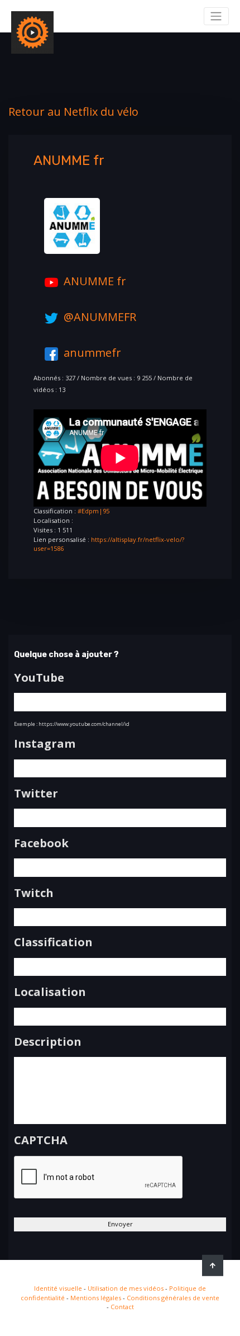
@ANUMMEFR (100, 316)
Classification (53, 942)
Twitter (36, 793)
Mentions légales (95, 1297)
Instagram (44, 744)
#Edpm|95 (93, 511)
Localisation (50, 992)
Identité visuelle (58, 1288)
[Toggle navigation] (216, 16)
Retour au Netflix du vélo (73, 111)
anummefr (92, 352)
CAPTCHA (41, 1140)
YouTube (39, 678)
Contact (122, 1306)
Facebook (41, 843)
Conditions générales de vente (173, 1297)
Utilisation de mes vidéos (126, 1288)
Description (47, 1042)
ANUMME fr (95, 281)
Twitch (34, 893)
